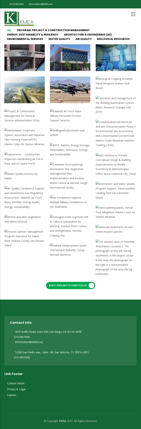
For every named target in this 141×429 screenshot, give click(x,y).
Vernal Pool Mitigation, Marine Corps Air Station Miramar (115, 216)
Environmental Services (111, 121)
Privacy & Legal (16, 389)
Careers (11, 395)
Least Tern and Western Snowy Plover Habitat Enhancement (24, 221)
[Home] (20, 18)
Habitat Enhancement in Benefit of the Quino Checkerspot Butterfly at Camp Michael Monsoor (69, 249)
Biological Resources (65, 173)
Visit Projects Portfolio (68, 285)
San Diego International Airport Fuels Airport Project (22, 100)
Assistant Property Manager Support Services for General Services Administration (68, 63)
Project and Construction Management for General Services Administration (20, 115)
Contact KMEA (15, 383)
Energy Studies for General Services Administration (21, 68)
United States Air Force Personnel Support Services (70, 120)
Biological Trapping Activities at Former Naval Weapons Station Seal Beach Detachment (113, 82)
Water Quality (15, 91)
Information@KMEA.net (28, 342)
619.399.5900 (22, 337)
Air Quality (59, 86)
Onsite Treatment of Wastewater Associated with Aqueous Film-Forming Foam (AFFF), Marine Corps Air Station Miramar (24, 134)
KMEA (62, 421)
